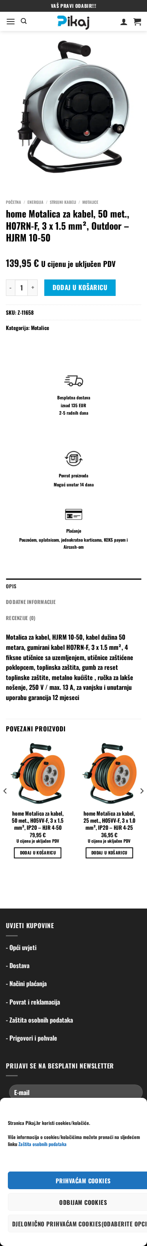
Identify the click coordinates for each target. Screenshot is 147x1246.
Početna (13, 202)
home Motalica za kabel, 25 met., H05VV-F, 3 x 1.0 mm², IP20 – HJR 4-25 (109, 820)
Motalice (90, 202)
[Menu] (10, 21)
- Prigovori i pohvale (31, 1038)
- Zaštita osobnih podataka (39, 1020)
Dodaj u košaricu (80, 287)
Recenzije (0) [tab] (20, 618)
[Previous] (5, 806)
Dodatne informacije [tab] (31, 602)
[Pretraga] (24, 21)
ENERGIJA (35, 202)
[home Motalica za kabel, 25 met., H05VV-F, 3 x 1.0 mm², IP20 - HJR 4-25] (109, 773)
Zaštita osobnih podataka (42, 1144)
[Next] (141, 806)
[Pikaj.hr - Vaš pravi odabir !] (73, 21)
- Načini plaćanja (26, 983)
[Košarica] (137, 21)
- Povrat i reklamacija (33, 1002)
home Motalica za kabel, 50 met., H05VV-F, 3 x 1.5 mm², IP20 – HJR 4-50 (38, 820)
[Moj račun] (124, 21)
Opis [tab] (11, 586)
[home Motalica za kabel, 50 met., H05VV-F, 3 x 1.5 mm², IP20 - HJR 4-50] (38, 773)
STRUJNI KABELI (63, 202)
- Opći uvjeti (21, 947)
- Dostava (17, 965)
